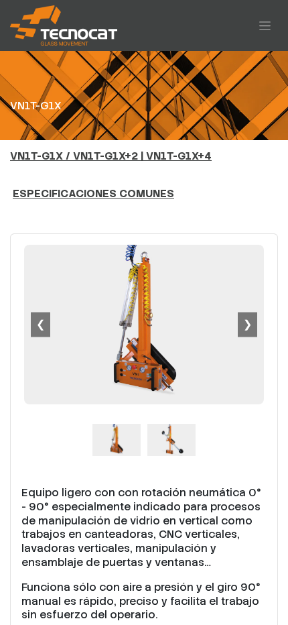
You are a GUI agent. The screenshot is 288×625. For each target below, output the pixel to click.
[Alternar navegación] (265, 25)
